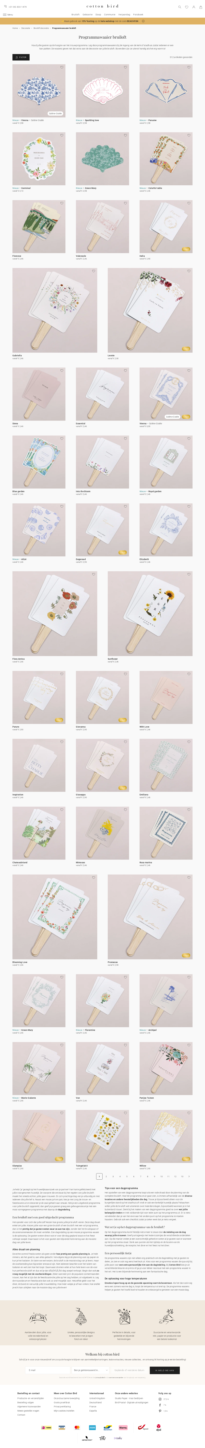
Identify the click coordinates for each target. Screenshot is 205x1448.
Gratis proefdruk (62, 1402)
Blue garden (18, 491)
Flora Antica (18, 659)
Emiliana (144, 794)
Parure (15, 727)
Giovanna (80, 727)
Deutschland (95, 1402)
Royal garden (155, 491)
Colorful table (155, 188)
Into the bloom (83, 491)
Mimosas (80, 862)
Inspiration (17, 794)
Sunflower (113, 659)
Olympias (17, 1166)
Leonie (111, 355)
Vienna (24, 120)
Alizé (23, 559)
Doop (98, 14)
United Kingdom (97, 1398)
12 (175, 1176)
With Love (144, 727)
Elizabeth (144, 559)
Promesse (113, 962)
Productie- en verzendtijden (30, 1398)
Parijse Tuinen (147, 1098)
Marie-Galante (28, 1098)
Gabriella (17, 355)
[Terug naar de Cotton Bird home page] (102, 10)
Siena (15, 423)
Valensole (81, 256)
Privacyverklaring (62, 1406)
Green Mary (90, 188)
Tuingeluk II (82, 1166)
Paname (152, 120)
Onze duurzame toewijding (67, 1398)
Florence (16, 256)
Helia (142, 256)
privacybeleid (100, 1377)
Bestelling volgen (25, 1402)
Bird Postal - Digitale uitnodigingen (131, 1402)
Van (78, 1098)
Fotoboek (138, 14)
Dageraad (81, 559)
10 (161, 1176)
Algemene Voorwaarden (29, 1406)
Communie (109, 14)
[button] (143, 21)
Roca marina (146, 862)
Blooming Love (19, 962)
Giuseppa (80, 794)
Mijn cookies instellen (64, 1411)
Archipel (152, 1030)
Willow (143, 1166)
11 (168, 1176)
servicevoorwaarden (116, 1377)
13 (182, 1176)
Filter (22, 57)
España (93, 1411)
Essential (80, 423)
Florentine (90, 1030)
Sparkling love (92, 120)
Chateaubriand (19, 862)
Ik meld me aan (164, 1370)
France (92, 1406)
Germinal (25, 188)
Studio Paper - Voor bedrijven (129, 1398)
